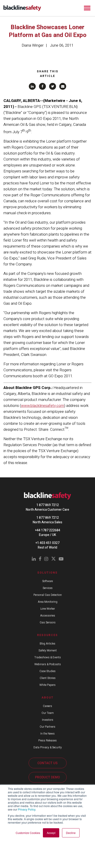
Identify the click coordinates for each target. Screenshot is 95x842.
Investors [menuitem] (47, 720)
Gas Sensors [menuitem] (48, 622)
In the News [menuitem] (47, 734)
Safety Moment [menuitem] (48, 650)
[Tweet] (52, 86)
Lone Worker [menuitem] (47, 609)
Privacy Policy (26, 809)
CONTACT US (47, 763)
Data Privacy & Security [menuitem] (47, 747)
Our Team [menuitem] (48, 713)
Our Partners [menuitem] (47, 727)
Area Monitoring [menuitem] (47, 602)
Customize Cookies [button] (28, 833)
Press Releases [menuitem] (47, 740)
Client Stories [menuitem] (48, 678)
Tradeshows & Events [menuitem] (47, 657)
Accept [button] (51, 833)
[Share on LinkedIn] (32, 86)
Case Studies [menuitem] (47, 671)
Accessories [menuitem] (47, 616)
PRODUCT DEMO (47, 777)
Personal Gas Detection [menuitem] (47, 595)
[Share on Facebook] (42, 86)
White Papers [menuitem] (47, 685)
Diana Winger (33, 45)
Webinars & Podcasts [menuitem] (47, 664)
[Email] (62, 86)
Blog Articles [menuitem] (47, 644)
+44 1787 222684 (47, 530)
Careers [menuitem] (47, 706)
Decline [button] (71, 833)
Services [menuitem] (48, 588)
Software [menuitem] (47, 581)
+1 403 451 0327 (47, 543)
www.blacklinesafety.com (42, 405)
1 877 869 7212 (47, 505)
